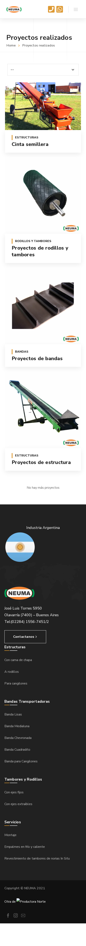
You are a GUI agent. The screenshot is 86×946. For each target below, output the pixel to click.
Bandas (21, 352)
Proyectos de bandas (37, 358)
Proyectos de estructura (41, 462)
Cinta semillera (30, 144)
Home (11, 45)
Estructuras (26, 137)
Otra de (10, 901)
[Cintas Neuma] (14, 9)
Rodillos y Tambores (33, 241)
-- (12, 69)
